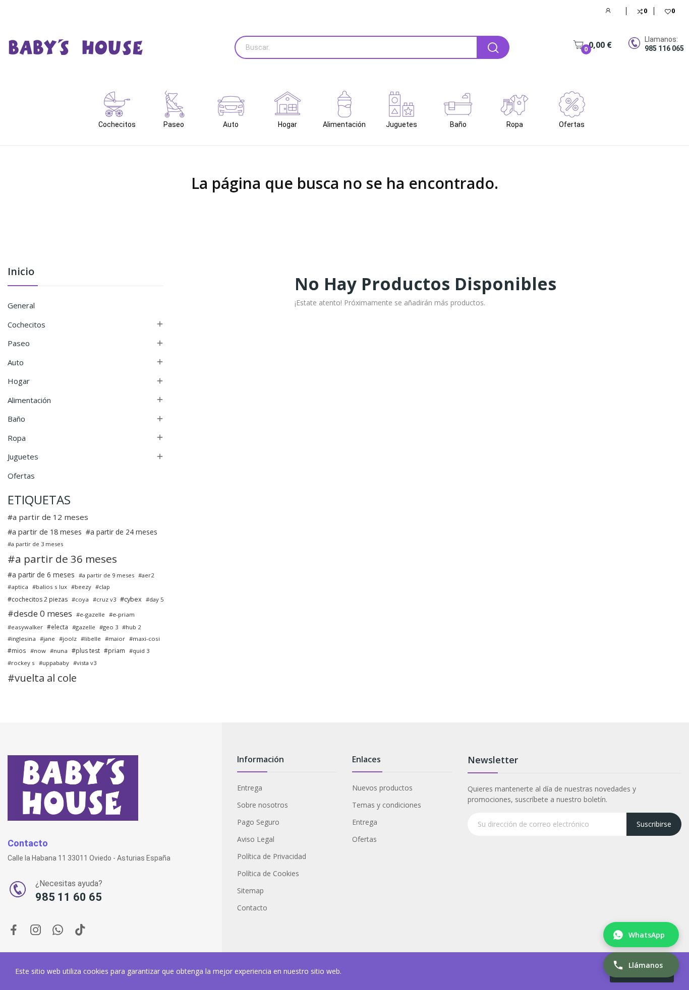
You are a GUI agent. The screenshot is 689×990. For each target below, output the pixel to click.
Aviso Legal (255, 839)
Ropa (17, 438)
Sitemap (250, 890)
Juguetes (23, 456)
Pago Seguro (258, 822)
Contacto (252, 907)
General (21, 305)
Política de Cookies (268, 873)
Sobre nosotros (262, 805)
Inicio (21, 272)
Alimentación (29, 400)
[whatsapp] (58, 930)
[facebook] (14, 930)
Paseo (19, 343)
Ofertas (21, 476)
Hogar (19, 381)
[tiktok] (80, 930)
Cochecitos (26, 324)
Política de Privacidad (271, 856)
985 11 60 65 (68, 897)
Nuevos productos (382, 788)
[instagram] (36, 930)
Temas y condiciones (386, 805)
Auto (16, 362)
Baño (16, 419)
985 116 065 (664, 48)
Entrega (249, 788)
